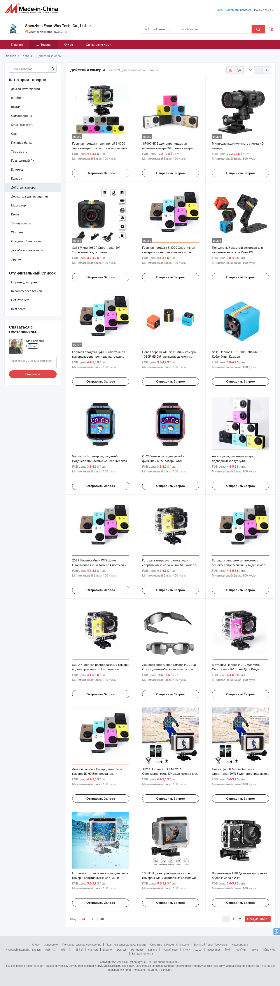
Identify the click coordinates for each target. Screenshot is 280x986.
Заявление (51, 944)
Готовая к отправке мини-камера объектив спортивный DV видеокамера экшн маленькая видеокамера (239, 565)
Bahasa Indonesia (142, 953)
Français (93, 949)
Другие (16, 259)
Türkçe (254, 949)
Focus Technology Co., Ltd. (136, 961)
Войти (219, 10)
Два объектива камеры (27, 250)
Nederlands (213, 949)
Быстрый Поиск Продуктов (210, 944)
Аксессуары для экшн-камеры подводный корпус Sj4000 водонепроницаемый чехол (233, 460)
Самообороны (21, 116)
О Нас (68, 44)
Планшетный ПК (22, 160)
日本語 (79, 949)
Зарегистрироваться (239, 10)
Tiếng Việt (268, 949)
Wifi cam (17, 232)
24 (83, 919)
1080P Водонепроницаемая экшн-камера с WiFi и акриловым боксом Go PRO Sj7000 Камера (169, 877)
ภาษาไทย (240, 949)
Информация (239, 944)
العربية (198, 949)
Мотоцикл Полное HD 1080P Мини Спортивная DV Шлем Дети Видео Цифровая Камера (236, 669)
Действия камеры (23, 187)
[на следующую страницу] (266, 70)
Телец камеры (21, 223)
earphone (17, 98)
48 (102, 919)
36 (92, 919)
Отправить (32, 374)
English (36, 949)
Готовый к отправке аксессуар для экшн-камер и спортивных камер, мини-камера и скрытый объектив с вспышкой (100, 877)
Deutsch (122, 949)
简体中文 (50, 949)
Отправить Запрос (100, 173)
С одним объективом (26, 241)
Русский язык (170, 949)
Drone (15, 214)
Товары (45, 44)
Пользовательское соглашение (81, 944)
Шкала (16, 107)
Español (107, 949)
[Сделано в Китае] (32, 8)
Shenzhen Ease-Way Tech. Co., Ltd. (56, 25)
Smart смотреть (22, 124)
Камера (16, 178)
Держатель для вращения (29, 196)
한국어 (187, 949)
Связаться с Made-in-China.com (169, 944)
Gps (14, 133)
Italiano (152, 949)
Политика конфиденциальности (126, 944)
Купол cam (18, 169)
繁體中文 (65, 949)
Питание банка (21, 142)
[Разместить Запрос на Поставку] (271, 29)
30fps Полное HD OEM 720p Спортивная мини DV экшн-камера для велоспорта (169, 773)
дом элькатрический (25, 89)
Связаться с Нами (98, 44)
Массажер (18, 205)
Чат (34, 346)
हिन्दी (227, 949)
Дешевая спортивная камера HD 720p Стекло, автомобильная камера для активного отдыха (169, 669)
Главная (17, 44)
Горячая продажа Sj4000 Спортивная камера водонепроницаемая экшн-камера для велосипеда (168, 252)
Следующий (256, 919)
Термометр (19, 151)
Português (137, 949)
